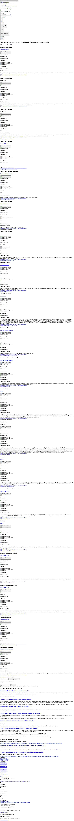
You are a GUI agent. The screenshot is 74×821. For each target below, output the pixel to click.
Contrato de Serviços (4, 760)
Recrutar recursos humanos (6, 173)
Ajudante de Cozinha (4, 749)
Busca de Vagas (3, 762)
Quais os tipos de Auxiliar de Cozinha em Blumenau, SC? (16, 706)
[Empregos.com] (4, 2)
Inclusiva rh (3, 296)
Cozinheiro (30, 749)
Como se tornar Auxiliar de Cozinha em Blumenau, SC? (16, 699)
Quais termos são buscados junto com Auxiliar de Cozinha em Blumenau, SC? (22, 752)
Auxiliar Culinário (11, 749)
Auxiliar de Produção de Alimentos (55, 749)
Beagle (1, 391)
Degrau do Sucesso (4, 49)
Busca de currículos (3, 767)
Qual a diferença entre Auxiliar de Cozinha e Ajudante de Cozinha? (19, 728)
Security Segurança (4, 491)
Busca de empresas (3, 763)
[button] (37, 59)
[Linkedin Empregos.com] (11, 781)
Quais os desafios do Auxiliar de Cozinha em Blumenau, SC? (17, 720)
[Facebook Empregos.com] (18, 781)
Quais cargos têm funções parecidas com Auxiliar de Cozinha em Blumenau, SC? (22, 745)
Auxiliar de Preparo (25, 749)
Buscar (2, 13)
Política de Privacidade (4, 812)
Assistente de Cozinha (18, 749)
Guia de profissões (3, 769)
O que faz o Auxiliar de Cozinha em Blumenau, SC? (14, 690)
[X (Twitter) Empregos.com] (26, 781)
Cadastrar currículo (3, 764)
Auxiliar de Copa (46, 749)
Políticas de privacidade (4, 759)
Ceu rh (2, 459)
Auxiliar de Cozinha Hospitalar (37, 749)
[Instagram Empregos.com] (4, 781)
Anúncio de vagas (3, 766)
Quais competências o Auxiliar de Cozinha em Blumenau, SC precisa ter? (20, 713)
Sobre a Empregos (3, 758)
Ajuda (1, 775)
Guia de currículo (3, 770)
